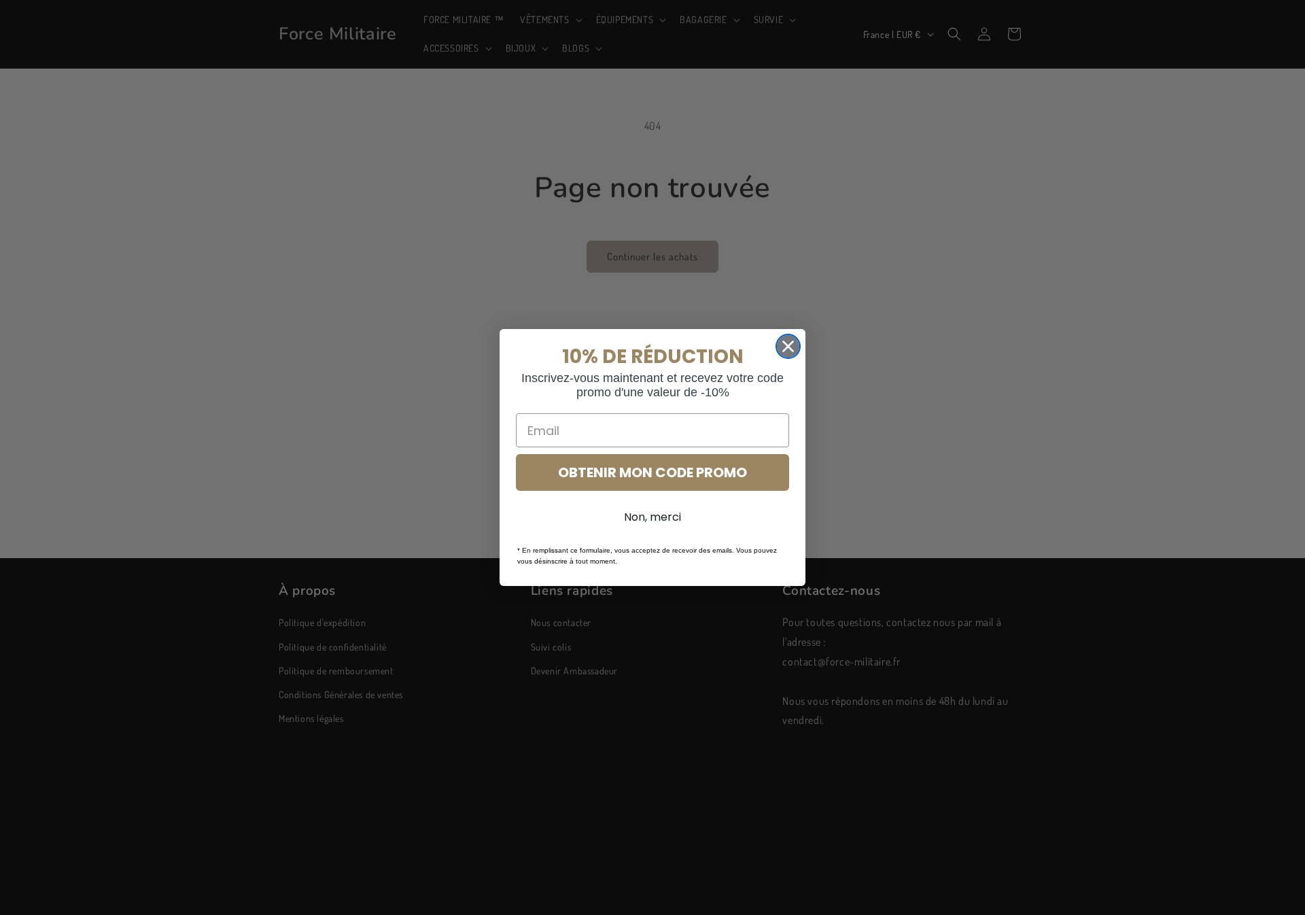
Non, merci (652, 517)
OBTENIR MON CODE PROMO (652, 472)
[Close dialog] (788, 346)
